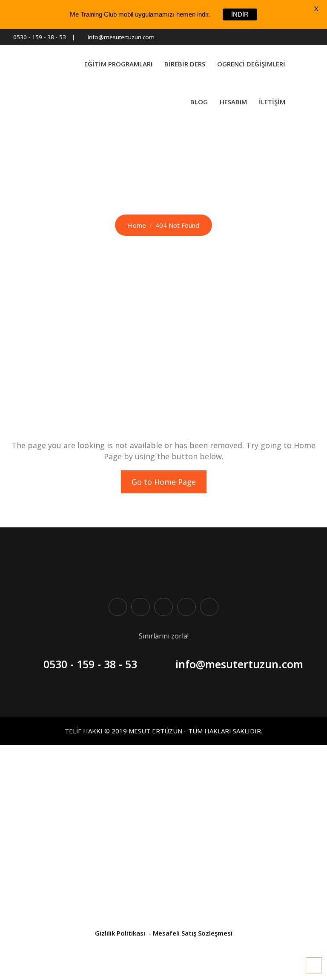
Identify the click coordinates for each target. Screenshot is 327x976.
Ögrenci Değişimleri (251, 64)
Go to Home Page (164, 482)
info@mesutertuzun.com (121, 37)
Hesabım (233, 101)
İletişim (272, 101)
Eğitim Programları (118, 64)
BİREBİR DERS (184, 64)
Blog (199, 101)
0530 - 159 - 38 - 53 (39, 37)
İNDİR (240, 14)
